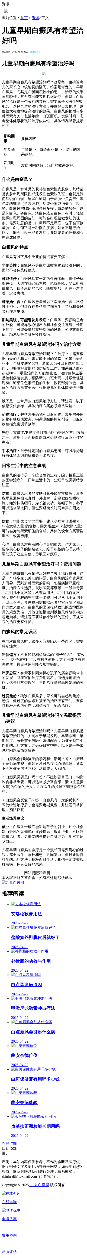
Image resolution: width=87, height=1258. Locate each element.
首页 (24, 18)
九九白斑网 (39, 1185)
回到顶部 (9, 1148)
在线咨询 (9, 1144)
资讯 (35, 18)
